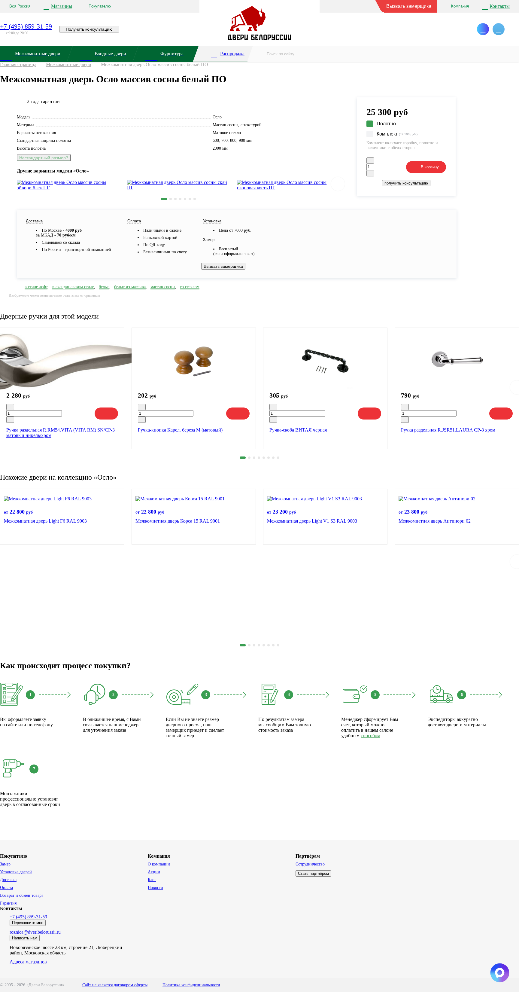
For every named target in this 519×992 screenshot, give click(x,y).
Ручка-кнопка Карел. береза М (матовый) (180, 429)
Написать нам (24, 938)
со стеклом (189, 287)
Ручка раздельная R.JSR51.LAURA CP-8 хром (448, 429)
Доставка (8, 880)
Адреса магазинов (28, 961)
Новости (155, 887)
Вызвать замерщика (408, 6)
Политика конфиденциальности (191, 985)
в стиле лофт (36, 287)
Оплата (6, 887)
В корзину (430, 167)
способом (370, 735)
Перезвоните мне (27, 922)
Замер (5, 864)
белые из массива (130, 287)
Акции (154, 872)
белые (104, 287)
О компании (159, 864)
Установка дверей (16, 872)
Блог (152, 880)
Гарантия (8, 903)
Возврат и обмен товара (21, 895)
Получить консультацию (89, 29)
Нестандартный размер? (43, 157)
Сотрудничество (310, 864)
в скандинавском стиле (73, 287)
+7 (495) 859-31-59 (26, 26)
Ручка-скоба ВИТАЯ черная (298, 429)
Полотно (386, 123)
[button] (164, 199)
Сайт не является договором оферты (114, 985)
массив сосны (162, 287)
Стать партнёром (313, 873)
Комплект (397, 133)
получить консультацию (406, 183)
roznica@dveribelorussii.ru (35, 932)
